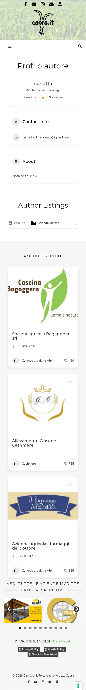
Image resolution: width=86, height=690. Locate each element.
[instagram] (43, 4)
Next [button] (76, 609)
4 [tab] (35, 628)
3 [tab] (30, 628)
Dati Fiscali (62, 641)
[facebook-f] (26, 4)
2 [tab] (25, 628)
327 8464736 (27, 556)
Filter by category (74, 224)
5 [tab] (40, 628)
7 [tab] (50, 628)
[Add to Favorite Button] (70, 275)
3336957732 (27, 346)
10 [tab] (66, 628)
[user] (60, 4)
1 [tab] (20, 628)
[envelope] (52, 4)
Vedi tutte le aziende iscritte (43, 584)
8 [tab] (55, 628)
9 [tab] (61, 628)
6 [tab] (45, 628)
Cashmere (29, 464)
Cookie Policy (56, 649)
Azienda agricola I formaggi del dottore (40, 546)
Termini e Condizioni (44, 654)
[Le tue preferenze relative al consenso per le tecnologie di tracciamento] (78, 686)
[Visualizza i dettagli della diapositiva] (62, 610)
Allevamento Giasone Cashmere (34, 443)
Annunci (20, 223)
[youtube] (35, 4)
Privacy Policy (30, 649)
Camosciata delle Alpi (37, 361)
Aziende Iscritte (48, 223)
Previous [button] (10, 609)
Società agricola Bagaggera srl (40, 336)
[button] (13, 402)
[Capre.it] (43, 19)
